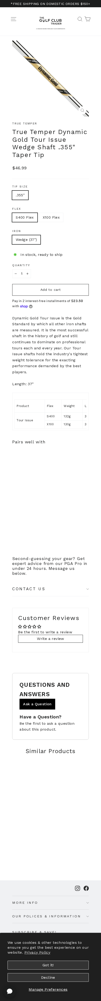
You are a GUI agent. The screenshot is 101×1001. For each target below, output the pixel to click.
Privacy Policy (37, 952)
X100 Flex (51, 217)
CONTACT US (28, 588)
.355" (20, 195)
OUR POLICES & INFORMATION (46, 916)
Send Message (50, 966)
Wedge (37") (26, 240)
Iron (16, 231)
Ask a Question (37, 704)
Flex (16, 208)
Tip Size (20, 186)
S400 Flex (25, 217)
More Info (25, 902)
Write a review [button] (50, 638)
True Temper (24, 123)
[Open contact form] (9, 991)
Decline (48, 977)
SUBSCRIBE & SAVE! (34, 932)
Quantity (21, 265)
